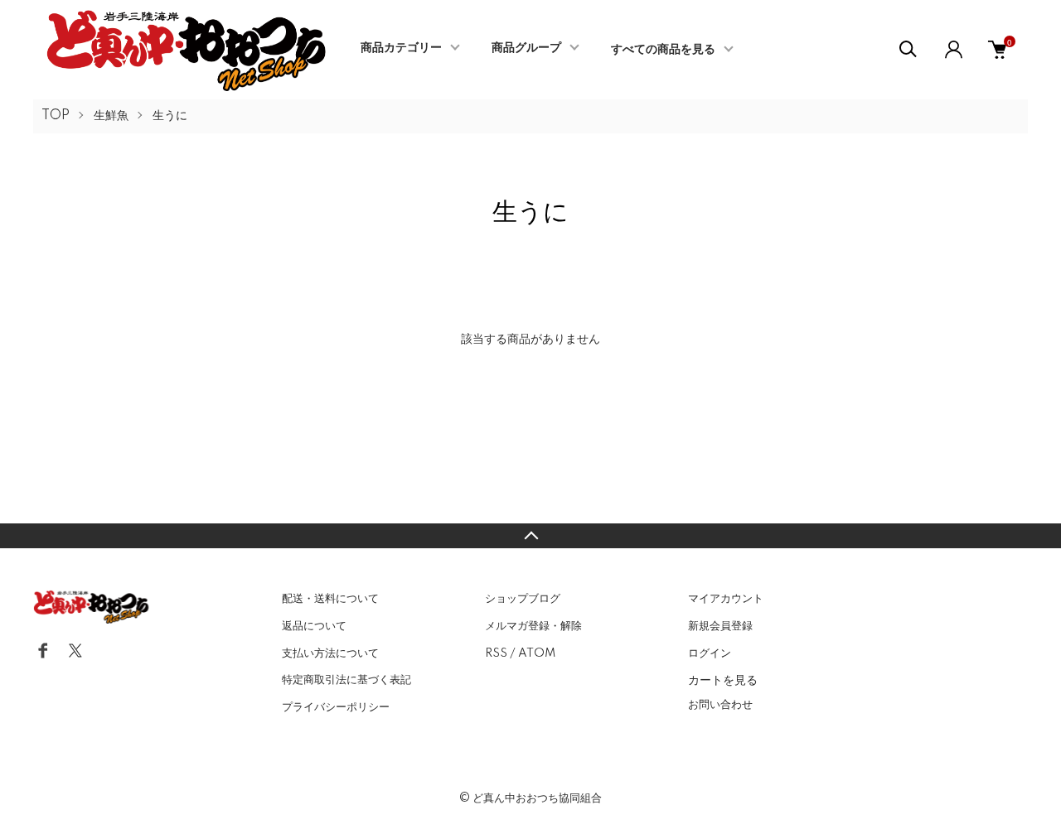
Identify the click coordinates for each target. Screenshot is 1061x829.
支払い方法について (330, 653)
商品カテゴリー (401, 48)
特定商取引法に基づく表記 (346, 680)
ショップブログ (522, 599)
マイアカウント (725, 599)
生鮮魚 (111, 116)
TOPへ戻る (530, 535)
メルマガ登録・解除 (533, 626)
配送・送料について (330, 599)
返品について (314, 626)
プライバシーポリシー (336, 707)
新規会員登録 (720, 626)
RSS (496, 653)
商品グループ (526, 48)
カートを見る (723, 679)
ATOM (536, 653)
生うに (170, 116)
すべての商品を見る (663, 49)
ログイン (709, 653)
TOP (55, 116)
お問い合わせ (720, 705)
